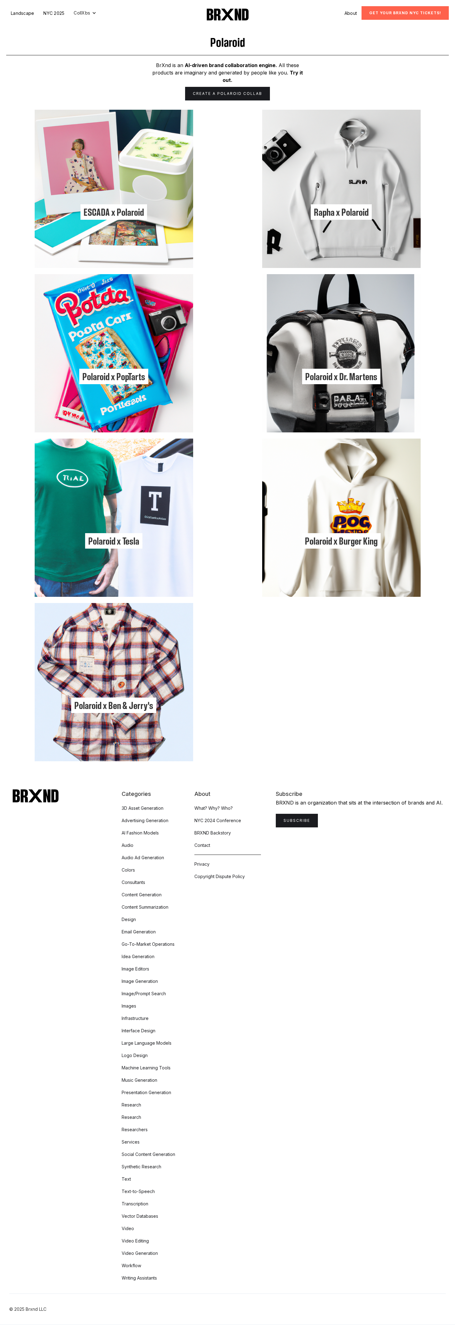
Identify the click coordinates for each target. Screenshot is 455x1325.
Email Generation (139, 931)
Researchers (135, 1129)
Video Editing (135, 1240)
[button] (85, 13)
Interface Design (138, 1030)
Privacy (202, 864)
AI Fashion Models (140, 832)
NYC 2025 (53, 13)
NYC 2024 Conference (217, 820)
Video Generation (140, 1253)
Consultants (133, 882)
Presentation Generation (146, 1092)
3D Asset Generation (142, 808)
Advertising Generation (145, 820)
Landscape (22, 13)
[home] (227, 14)
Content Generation (142, 894)
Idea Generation (138, 956)
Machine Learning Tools (146, 1067)
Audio (127, 845)
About (350, 13)
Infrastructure (135, 1018)
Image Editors (135, 968)
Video (128, 1228)
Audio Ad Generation (143, 857)
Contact (202, 845)
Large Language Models (146, 1043)
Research (131, 1104)
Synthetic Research (141, 1166)
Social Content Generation (148, 1154)
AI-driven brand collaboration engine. (231, 65)
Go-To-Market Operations (148, 944)
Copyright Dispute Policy (219, 876)
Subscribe (297, 820)
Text (126, 1179)
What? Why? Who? (213, 808)
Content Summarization (145, 907)
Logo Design (135, 1055)
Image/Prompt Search (144, 993)
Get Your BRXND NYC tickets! (405, 13)
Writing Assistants (139, 1277)
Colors (128, 870)
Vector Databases (140, 1216)
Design (129, 919)
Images (129, 1006)
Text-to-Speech (138, 1191)
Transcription (135, 1203)
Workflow (131, 1265)
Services (131, 1142)
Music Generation (139, 1080)
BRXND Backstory (212, 832)
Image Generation (140, 981)
